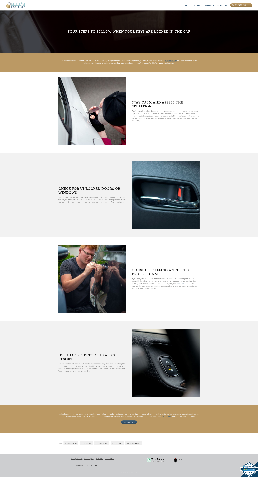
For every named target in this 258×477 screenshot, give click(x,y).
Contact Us (222, 5)
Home (187, 5)
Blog (92, 459)
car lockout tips (86, 443)
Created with (129, 472)
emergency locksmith (134, 443)
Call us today (166, 416)
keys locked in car (71, 443)
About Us (209, 5)
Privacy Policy (109, 459)
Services (87, 459)
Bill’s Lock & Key (171, 61)
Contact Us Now (129, 422)
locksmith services (102, 443)
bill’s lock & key (117, 443)
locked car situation (184, 283)
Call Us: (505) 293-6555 (241, 5)
